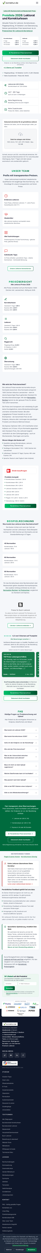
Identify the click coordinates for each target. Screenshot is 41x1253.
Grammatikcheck (7, 1168)
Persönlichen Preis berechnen (21, 53)
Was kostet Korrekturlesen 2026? (15, 736)
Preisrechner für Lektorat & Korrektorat (17, 31)
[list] (20, 665)
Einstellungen (20, 1249)
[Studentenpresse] (32, 1007)
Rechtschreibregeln (8, 1162)
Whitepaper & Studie (8, 1149)
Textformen (7, 1114)
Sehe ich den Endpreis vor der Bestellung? (18, 743)
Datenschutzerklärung (11, 993)
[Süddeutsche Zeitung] (20, 1014)
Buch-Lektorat (6, 1136)
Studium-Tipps (6, 1076)
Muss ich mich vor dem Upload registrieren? (14, 766)
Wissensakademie (7, 1083)
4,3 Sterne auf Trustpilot (13, 67)
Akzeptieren (31, 1249)
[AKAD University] (35, 1004)
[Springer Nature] (21, 1011)
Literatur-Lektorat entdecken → (20, 625)
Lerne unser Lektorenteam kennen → (20, 884)
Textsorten (5, 1185)
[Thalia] (7, 1004)
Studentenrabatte (7, 1090)
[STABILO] (10, 1010)
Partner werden (7, 1227)
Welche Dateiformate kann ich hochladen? (18, 773)
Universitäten (6, 1110)
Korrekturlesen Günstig (29, 857)
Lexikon (5, 1157)
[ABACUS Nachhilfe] (27, 1004)
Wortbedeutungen (8, 1175)
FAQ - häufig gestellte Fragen (11, 1204)
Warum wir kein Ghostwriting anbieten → (21, 947)
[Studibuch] (11, 1007)
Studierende (6, 1030)
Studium (21, 1032)
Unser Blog (5, 1211)
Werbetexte (6, 1146)
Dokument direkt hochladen (20, 58)
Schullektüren (6, 1191)
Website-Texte (6, 1142)
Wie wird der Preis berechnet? (14, 749)
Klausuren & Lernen (8, 1103)
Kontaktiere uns (7, 1208)
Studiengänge (6, 1106)
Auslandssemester (8, 1100)
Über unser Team (7, 1221)
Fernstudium (6, 1096)
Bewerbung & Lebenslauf (10, 1139)
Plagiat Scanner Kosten (12, 857)
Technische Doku (7, 1152)
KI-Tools (4, 1086)
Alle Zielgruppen (7, 1119)
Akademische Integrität (9, 1224)
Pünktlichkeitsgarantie (9, 1214)
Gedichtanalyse (7, 1188)
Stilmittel (5, 1181)
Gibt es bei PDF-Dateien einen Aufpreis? (18, 786)
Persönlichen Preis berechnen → (21, 834)
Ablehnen (9, 1249)
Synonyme (5, 1178)
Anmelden (9, 988)
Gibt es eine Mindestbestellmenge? (16, 792)
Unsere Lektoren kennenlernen (20, 268)
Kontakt (5, 1199)
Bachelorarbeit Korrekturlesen (11, 1122)
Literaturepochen (7, 1195)
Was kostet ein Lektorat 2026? (14, 730)
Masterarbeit (6, 1129)
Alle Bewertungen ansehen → (21, 639)
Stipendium (5, 1093)
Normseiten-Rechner (10, 590)
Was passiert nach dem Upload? (15, 780)
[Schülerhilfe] (17, 1004)
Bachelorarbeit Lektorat (9, 1126)
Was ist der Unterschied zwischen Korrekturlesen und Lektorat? (16, 757)
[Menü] (37, 3)
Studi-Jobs (5, 1080)
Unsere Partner (20, 1001)
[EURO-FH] (22, 1007)
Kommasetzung (7, 1165)
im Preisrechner (24, 590)
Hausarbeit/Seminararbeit (10, 1132)
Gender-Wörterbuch (8, 1172)
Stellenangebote (7, 1231)
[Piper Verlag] (32, 1010)
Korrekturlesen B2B (8, 1217)
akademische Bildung (9, 1032)
